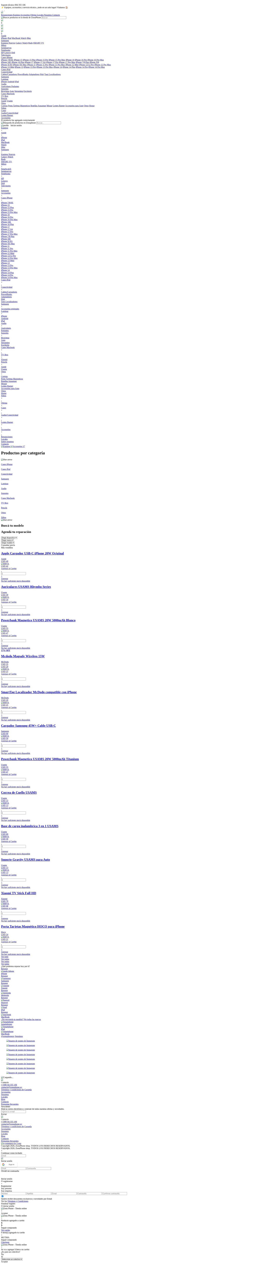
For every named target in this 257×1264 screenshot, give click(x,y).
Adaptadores (34, 74)
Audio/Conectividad (9, 415)
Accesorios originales (10, 309)
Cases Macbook (8, 347)
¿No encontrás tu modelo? (21, 1019)
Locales (40, 15)
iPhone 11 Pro (42, 65)
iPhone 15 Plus (29, 60)
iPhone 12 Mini (72, 65)
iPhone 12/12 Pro (86, 65)
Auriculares (6, 86)
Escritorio (28, 91)
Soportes (4, 333)
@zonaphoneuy (7, 1036)
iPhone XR (94, 62)
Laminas (4, 311)
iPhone (4, 38)
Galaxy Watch (22, 43)
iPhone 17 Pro (52, 62)
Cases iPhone (6, 198)
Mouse (49, 106)
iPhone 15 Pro (42, 60)
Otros (86, 106)
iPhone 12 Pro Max (102, 65)
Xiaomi (4, 359)
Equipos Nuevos (8, 43)
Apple (3, 101)
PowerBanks (23, 74)
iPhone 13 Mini (7, 67)
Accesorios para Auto (74, 106)
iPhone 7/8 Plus (82, 62)
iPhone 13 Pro (30, 67)
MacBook (16, 38)
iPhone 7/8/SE (7, 60)
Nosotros (48, 15)
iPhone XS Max (20, 65)
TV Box (4, 355)
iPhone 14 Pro (82, 67)
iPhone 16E (6, 62)
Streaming (18, 91)
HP (2, 52)
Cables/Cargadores (9, 74)
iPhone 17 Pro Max (67, 62)
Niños (3, 396)
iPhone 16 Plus (18, 62)
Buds (30, 43)
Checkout (5, 1242)
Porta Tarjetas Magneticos (19, 106)
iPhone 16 (70, 60)
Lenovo (7, 52)
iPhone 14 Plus (69, 67)
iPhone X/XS (6, 65)
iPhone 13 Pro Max (44, 67)
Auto (12, 91)
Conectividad (6, 287)
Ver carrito (5, 1230)
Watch (23, 38)
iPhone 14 (57, 67)
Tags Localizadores (52, 74)
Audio (3, 323)
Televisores (6, 186)
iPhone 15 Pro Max (57, 60)
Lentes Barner (59, 106)
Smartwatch (6, 169)
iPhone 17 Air (40, 62)
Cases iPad (5, 280)
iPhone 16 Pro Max (95, 60)
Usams (10, 101)
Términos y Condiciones (17, 1201)
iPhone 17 (29, 62)
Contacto (56, 15)
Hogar (92, 106)
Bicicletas (5, 91)
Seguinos (19, 1036)
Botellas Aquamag (38, 106)
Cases (3, 408)
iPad (9, 38)
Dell (13, 52)
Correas (4, 106)
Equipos (16, 15)
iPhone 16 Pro (81, 60)
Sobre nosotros (7, 441)
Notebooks (5, 174)
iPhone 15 (18, 60)
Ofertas (33, 15)
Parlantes (15, 86)
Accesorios (25, 15)
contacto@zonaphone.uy (11, 1087)
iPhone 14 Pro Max (96, 67)
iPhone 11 (31, 65)
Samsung (5, 149)
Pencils (4, 362)
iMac (29, 38)
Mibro (3, 164)
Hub (42, 74)
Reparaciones (7, 15)
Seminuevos (6, 171)
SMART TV (38, 43)
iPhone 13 (19, 67)
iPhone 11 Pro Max (57, 65)
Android (10, 81)
